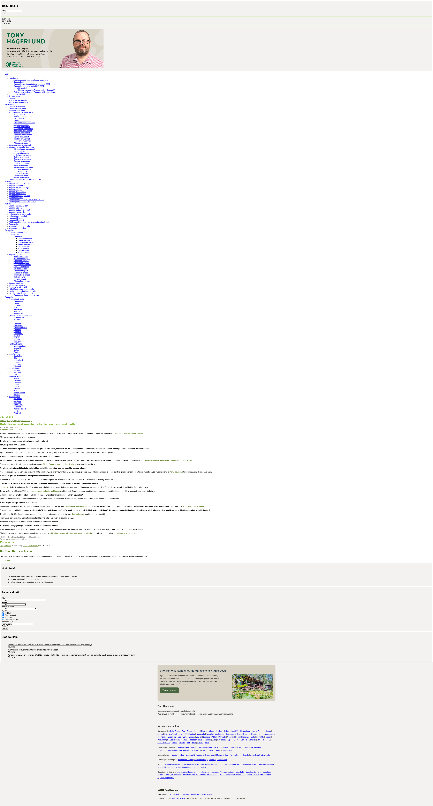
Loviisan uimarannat (22, 127)
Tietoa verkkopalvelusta (18, 102)
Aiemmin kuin (7, 622)
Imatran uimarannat (21, 151)
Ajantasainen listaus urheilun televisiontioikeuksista (198, 772)
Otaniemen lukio (24, 250)
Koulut (240, 747)
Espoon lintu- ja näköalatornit (20, 183)
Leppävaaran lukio (25, 246)
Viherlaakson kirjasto (22, 281)
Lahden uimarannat (21, 163)
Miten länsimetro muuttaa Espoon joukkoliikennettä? (34, 90)
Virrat (194, 743)
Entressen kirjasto (21, 257)
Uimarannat (9, 104)
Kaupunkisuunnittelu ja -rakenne (13, 429)
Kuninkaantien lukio (26, 244)
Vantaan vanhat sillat (17, 228)
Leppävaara (18, 362)
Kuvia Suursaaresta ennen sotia (232, 775)
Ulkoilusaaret (215, 750)
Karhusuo (17, 324)
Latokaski (17, 305)
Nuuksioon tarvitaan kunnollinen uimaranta (25, 579)
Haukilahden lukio (25, 242)
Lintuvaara (18, 364)
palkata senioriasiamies (126, 533)
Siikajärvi (17, 342)
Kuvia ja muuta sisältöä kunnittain (22, 291)
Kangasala (200, 734)
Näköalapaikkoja (201, 760)
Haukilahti (18, 399)
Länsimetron (5, 487)
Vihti (188, 743)
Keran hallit (239, 772)
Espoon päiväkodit (16, 283)
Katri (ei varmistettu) (31, 546)
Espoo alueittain (11, 297)
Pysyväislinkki (5, 546)
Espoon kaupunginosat (18, 232)
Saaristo (212, 760)
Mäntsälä (222, 737)
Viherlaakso (18, 366)
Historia (8, 204)
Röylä (16, 391)
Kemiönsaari (219, 734)
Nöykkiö (17, 307)
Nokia (237, 737)
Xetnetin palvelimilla (179, 798)
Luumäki (206, 737)
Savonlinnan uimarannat (23, 167)
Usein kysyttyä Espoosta (260, 755)
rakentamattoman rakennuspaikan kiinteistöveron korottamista (167, 460)
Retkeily (8, 181)
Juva (166, 734)
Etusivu (7, 74)
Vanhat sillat (227, 750)
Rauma (208, 740)
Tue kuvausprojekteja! (18, 100)
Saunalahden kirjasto (22, 275)
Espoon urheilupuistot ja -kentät (26, 295)
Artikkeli (8, 613)
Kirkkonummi (231, 734)
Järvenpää (183, 734)
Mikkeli (214, 737)
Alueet (4, 602)
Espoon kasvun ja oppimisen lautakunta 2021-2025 (34, 84)
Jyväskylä (173, 734)
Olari (15, 374)
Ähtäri (207, 743)
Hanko (204, 731)
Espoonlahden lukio (26, 238)
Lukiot (265, 747)
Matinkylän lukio (24, 248)
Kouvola (246, 734)
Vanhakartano (19, 393)
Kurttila (16, 350)
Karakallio (18, 356)
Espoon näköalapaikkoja (19, 188)
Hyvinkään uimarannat (23, 117)
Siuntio (236, 740)
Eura (183, 731)
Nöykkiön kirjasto (20, 269)
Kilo (15, 358)
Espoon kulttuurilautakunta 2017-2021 (29, 86)
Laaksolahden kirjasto (22, 265)
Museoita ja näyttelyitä (18, 287)
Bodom (16, 378)
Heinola (211, 731)
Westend (17, 413)
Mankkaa (17, 403)
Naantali (230, 737)
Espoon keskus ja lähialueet (20, 315)
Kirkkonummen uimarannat (24, 123)
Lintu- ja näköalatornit (252, 747)
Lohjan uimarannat (21, 125)
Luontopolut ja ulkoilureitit (168, 750)
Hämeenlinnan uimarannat (24, 149)
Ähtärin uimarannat (21, 177)
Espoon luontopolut (17, 186)
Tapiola (16, 411)
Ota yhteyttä (13, 98)
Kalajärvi (17, 380)
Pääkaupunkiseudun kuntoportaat (22, 202)
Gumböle (17, 320)
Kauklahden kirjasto (21, 263)
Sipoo (230, 740)
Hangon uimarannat (21, 114)
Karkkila (209, 734)
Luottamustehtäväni (17, 94)
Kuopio (254, 734)
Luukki (16, 386)
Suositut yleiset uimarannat (20, 145)
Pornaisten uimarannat (23, 131)
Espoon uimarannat (17, 106)
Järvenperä (18, 322)
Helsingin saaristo (16, 198)
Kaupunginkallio (20, 328)
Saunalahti (18, 309)
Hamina (197, 731)
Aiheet (4, 598)
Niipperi (17, 389)
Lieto (180, 737)
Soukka (17, 311)
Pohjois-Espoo (15, 376)
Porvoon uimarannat (22, 133)
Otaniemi (17, 407)
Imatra (254, 731)
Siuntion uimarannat (22, 139)
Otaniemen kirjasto (21, 273)
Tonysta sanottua (16, 96)
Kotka (239, 734)
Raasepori (193, 740)
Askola (171, 731)
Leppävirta (172, 737)
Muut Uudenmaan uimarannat (21, 112)
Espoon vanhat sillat (17, 212)
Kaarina (191, 734)
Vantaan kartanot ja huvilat (19, 226)
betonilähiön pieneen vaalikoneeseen (129, 433)
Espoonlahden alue (17, 299)
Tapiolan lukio (23, 253)
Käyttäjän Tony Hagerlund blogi (12, 537)
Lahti (260, 734)
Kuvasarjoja (9, 230)
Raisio (201, 740)
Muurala (17, 336)
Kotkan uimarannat (21, 157)
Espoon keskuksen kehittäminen (78, 506)
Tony (6, 76)
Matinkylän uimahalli (173, 775)
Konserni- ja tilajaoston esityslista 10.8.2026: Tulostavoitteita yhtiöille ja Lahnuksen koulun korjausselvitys (50, 645)
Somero (244, 740)
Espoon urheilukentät (17, 194)
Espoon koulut (15, 234)
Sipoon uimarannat (21, 137)
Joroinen (261, 731)
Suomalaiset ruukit (16, 224)
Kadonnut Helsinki (16, 220)
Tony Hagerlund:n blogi (22, 421)
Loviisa (199, 737)
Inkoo (268, 731)
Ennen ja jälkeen (183, 747)
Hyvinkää (234, 731)
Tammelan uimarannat (22, 169)
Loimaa (192, 737)
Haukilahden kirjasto (22, 259)
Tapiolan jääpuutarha (166, 778)
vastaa (7, 560)
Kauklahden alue (16, 344)
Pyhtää (184, 740)
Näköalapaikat (185, 750)
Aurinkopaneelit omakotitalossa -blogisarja (31, 80)
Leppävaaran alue (16, 354)
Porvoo (170, 740)
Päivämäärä (7, 624)
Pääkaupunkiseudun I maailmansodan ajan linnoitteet (30, 222)
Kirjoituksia (13, 78)
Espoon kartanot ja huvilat (19, 210)
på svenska (6, 21)
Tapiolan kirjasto (20, 279)
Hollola (226, 731)
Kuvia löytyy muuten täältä (193, 506)
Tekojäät (205, 750)
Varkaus (182, 743)
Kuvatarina (9, 617)
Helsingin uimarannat (17, 108)
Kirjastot (232, 747)
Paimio (268, 737)
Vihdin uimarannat (21, 143)
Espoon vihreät (173, 794)
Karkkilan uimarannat (22, 121)
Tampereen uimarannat (23, 171)
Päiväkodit (196, 750)
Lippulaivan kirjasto (21, 267)
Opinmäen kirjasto (21, 271)
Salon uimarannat (21, 165)
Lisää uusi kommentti (34, 537)
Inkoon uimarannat (21, 119)
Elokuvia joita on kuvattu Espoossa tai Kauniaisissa (34, 92)
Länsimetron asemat (17, 285)
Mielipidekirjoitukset (21, 88)
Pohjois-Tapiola (20, 409)
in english (6, 23)
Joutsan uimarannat (21, 153)
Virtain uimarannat (21, 175)
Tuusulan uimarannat (22, 141)
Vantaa (174, 743)
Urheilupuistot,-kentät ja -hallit (21, 293)
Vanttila (17, 352)
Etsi (4, 11)
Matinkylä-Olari (15, 368)
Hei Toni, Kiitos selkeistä (16, 551)
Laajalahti (17, 401)
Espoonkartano (20, 346)
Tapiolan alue (14, 397)
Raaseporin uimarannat (23, 135)
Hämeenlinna (245, 731)
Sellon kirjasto (19, 277)
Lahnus (17, 384)
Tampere (260, 740)
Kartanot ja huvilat (221, 747)
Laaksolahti (18, 360)
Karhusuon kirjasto (21, 261)
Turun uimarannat (21, 173)
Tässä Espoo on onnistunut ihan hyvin (58, 464)
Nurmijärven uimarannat (23, 129)
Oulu (253, 737)
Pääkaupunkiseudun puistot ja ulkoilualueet (26, 200)
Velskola (17, 395)
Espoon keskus (20, 317)
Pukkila (177, 740)
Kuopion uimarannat (22, 161)
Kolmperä (17, 330)
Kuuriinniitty (18, 334)
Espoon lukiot (19, 236)
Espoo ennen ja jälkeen (18, 206)
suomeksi (6, 19)
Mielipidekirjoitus (11, 620)
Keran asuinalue (176, 472)
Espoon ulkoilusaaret (17, 192)
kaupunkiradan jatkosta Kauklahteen (45, 491)
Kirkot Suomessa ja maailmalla (21, 289)
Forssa (189, 731)
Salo (214, 740)
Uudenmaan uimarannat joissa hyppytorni (25, 179)
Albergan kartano (227, 772)
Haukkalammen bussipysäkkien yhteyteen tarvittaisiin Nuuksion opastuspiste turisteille (42, 576)
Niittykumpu (18, 405)
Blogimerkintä (10, 615)
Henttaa (17, 370)
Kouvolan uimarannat (22, 159)
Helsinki (219, 731)
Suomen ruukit (235, 764)
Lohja (185, 737)
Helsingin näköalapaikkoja (19, 196)
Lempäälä (162, 737)
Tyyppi (4, 611)
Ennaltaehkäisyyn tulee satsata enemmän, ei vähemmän (30, 582)
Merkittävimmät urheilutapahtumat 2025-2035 (200, 775)
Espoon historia (15, 208)
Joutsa (160, 734)
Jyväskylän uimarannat (23, 155)
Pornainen (162, 740)
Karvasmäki (18, 326)
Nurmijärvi (245, 737)
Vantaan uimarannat (17, 110)
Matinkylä (17, 372)
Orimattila (260, 737)
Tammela (252, 740)
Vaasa (167, 743)
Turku (267, 740)
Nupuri (16, 338)
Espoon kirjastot (15, 255)
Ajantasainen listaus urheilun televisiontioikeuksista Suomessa (33, 650)
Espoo (177, 731)
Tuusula (161, 743)
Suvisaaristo (18, 313)
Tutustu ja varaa (169, 690)
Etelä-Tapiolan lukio (26, 240)
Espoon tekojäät (15, 190)
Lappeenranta (269, 734)
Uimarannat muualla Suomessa (21, 147)
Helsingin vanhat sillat (18, 216)
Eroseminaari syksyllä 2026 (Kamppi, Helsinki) (197, 794)
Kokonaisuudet (8, 607)
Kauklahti (17, 348)
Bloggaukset (19, 82)
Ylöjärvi (200, 743)
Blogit (9, 421)
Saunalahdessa (78, 514)
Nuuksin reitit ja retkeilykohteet (259, 775)
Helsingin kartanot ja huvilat (20, 214)
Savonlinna (221, 740)
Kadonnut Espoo (15, 218)
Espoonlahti (18, 301)
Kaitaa (16, 303)
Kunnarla (17, 332)
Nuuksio (17, 340)
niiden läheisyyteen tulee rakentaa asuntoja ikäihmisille (72, 533)
